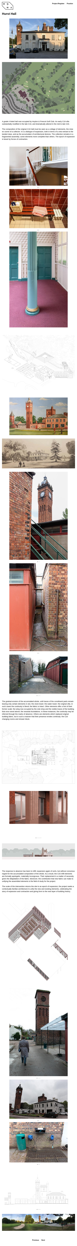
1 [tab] (37, 187)
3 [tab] (39, 561)
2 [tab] (39, 187)
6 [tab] (41, 837)
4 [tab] (40, 695)
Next (38, 166)
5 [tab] (40, 837)
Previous (8, 166)
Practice (70, 3)
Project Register (58, 3)
